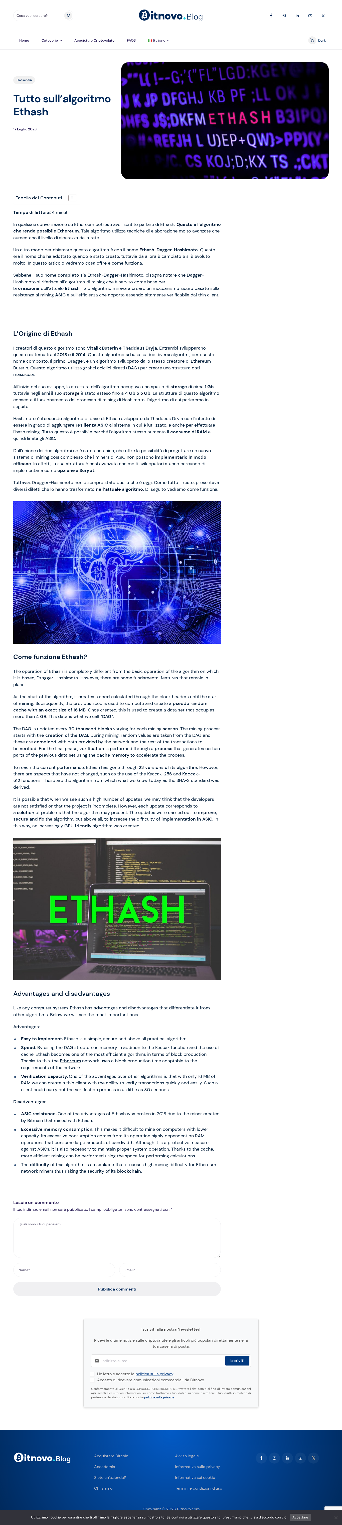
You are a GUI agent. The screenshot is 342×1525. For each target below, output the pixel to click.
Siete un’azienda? (110, 1477)
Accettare (300, 1517)
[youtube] (300, 1458)
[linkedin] (287, 1458)
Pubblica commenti (117, 1289)
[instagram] (274, 1458)
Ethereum (70, 1061)
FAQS (131, 40)
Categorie (50, 40)
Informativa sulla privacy (197, 1466)
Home (24, 40)
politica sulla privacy (154, 1374)
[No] (335, 1517)
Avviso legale (187, 1456)
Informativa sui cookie (195, 1477)
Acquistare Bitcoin (111, 1456)
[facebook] (261, 1458)
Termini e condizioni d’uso (198, 1488)
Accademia (104, 1466)
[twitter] (313, 1458)
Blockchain (24, 80)
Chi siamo (103, 1488)
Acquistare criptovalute (94, 40)
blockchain (129, 1171)
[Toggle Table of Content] (70, 198)
